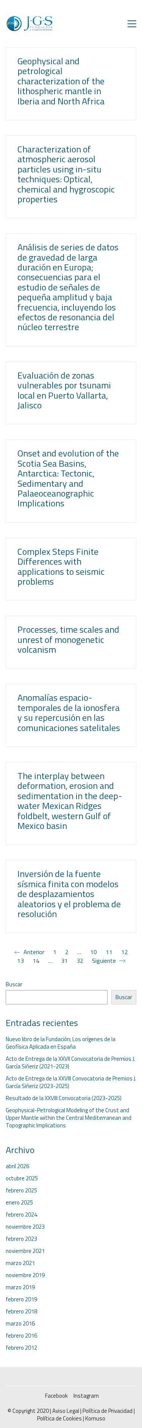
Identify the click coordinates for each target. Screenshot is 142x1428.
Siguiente (104, 961)
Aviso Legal (65, 1411)
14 (36, 961)
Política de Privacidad (108, 1411)
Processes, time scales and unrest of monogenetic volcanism (68, 639)
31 (64, 961)
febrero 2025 (21, 1190)
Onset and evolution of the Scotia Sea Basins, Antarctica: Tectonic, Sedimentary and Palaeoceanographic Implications (68, 478)
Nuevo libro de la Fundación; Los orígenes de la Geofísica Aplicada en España (60, 1043)
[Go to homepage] (29, 23)
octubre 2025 (22, 1178)
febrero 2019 (21, 1299)
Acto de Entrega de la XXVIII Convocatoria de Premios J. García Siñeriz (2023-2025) (71, 1082)
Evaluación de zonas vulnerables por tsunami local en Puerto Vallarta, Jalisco (64, 390)
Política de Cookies (59, 1418)
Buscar (14, 984)
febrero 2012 (21, 1348)
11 (109, 952)
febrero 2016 (21, 1336)
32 (79, 961)
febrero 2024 (21, 1214)
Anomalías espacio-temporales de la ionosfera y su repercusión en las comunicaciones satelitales (68, 712)
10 (93, 952)
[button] (132, 24)
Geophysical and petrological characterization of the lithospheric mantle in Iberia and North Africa (61, 81)
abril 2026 (17, 1166)
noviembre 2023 (25, 1227)
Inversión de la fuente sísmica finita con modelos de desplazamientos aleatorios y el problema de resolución (69, 894)
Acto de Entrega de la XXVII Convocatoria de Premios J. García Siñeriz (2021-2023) (70, 1062)
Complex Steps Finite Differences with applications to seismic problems (61, 566)
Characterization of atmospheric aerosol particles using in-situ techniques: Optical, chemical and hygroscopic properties (66, 174)
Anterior (33, 952)
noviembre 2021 (25, 1251)
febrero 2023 (21, 1239)
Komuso (95, 1418)
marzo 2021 (20, 1263)
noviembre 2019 (25, 1275)
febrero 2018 (21, 1311)
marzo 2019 (20, 1287)
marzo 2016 (20, 1323)
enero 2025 (19, 1202)
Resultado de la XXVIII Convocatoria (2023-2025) (64, 1098)
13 (20, 961)
